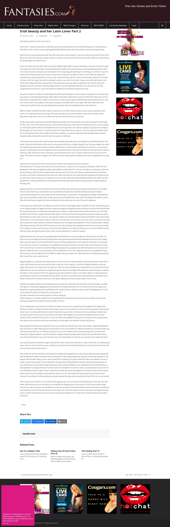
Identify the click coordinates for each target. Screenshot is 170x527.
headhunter (43, 36)
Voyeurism (57, 36)
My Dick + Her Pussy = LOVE (137, 474)
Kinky (23, 404)
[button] (162, 25)
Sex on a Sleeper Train (30, 451)
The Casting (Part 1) (91, 451)
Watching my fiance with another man (36, 474)
